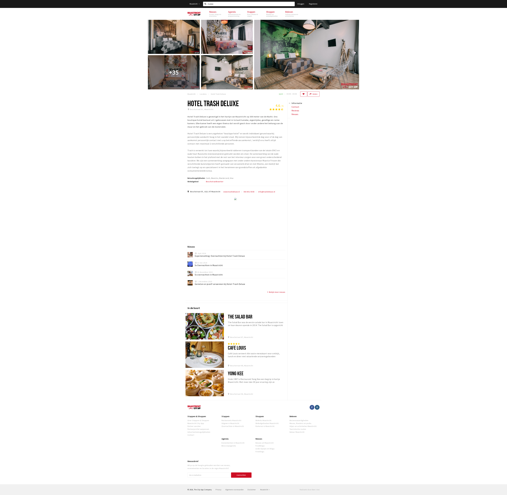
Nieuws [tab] (295, 114)
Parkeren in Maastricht (264, 426)
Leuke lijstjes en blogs (264, 448)
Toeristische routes (298, 429)
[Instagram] (317, 407)
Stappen (225, 416)
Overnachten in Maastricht (233, 426)
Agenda (225, 438)
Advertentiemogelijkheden (198, 432)
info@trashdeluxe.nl (266, 192)
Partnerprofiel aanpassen (198, 429)
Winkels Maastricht (263, 420)
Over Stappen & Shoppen (198, 420)
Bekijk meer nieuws (276, 292)
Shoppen (259, 416)
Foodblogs (260, 446)
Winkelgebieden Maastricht (267, 423)
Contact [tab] (295, 106)
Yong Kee (235, 373)
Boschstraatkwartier (214, 181)
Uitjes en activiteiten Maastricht (303, 426)
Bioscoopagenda (229, 446)
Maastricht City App (195, 423)
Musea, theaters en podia (300, 423)
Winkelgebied (192, 181)
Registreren (313, 4)
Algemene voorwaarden (234, 490)
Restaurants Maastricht (231, 420)
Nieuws (258, 438)
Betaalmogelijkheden (196, 178)
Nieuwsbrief (192, 461)
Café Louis (237, 348)
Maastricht (194, 4)
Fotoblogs (259, 451)
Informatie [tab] (297, 103)
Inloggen (300, 4)
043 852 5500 (248, 192)
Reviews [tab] (295, 110)
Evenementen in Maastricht (233, 443)
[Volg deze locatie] (303, 94)
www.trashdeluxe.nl (231, 192)
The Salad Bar (240, 316)
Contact (190, 435)
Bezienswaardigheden (299, 420)
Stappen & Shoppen (196, 416)
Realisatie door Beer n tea (310, 490)
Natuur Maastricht (297, 432)
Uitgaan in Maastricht (230, 423)
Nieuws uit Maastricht (264, 443)
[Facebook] (312, 407)
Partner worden (194, 426)
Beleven (293, 416)
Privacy (218, 490)
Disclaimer (252, 490)
